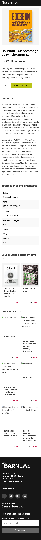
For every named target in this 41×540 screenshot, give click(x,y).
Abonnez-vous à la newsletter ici (15, 518)
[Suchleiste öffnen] (28, 3)
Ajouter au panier (22, 85)
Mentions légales (9, 503)
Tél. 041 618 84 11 (9, 479)
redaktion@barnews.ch (12, 481)
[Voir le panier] (32, 3)
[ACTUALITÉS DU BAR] (10, 3)
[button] (6, 300)
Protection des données (12, 506)
